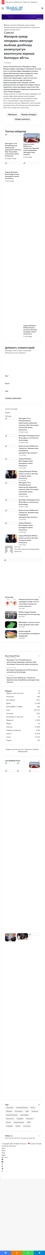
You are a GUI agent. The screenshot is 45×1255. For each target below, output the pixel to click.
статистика (26, 1126)
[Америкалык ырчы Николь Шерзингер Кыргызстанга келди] (22, 939)
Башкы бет (9, 25)
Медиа (8, 723)
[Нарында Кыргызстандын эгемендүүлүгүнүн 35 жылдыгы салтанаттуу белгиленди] (34, 771)
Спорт (8, 737)
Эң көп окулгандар (11, 409)
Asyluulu (32, 1144)
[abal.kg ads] (22, 17)
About (3, 1150)
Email (7, 383)
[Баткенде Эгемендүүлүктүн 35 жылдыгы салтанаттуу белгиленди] (11, 436)
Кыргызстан (10, 1118)
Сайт (6, 391)
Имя (7, 376)
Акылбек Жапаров (22, 1107)
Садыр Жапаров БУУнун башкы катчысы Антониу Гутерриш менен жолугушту (30, 330)
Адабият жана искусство (15, 693)
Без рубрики (10, 700)
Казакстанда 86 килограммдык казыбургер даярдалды (29, 633)
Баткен (33, 1107)
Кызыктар (9, 713)
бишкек (18, 1126)
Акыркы (7, 412)
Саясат (15, 25)
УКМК (28, 1122)
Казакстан (35, 1111)
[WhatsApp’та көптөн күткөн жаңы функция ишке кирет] (11, 627)
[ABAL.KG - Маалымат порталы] (14, 8)
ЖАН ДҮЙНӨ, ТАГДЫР (14, 707)
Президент (29, 1118)
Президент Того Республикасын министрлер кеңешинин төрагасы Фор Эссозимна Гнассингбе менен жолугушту (13, 150)
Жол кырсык (18, 1111)
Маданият (10, 720)
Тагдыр (8, 740)
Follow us (8, 1136)
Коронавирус (24, 1115)
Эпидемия (9, 1126)
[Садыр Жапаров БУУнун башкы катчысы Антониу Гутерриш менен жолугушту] (31, 163)
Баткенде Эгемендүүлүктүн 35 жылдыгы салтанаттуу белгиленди (29, 438)
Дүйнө (8, 703)
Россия (8, 1122)
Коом (8, 710)
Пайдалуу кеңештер (13, 730)
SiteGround (12, 1146)
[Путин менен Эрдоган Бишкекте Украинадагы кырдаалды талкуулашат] (34, 935)
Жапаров (13, 114)
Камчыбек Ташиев (11, 1115)
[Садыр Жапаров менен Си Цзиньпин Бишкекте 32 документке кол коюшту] (10, 941)
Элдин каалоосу (23, 119)
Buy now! (5, 1157)
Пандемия (20, 1118)
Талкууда (8, 416)
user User (17, 547)
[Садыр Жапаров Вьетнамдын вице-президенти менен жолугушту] (13, 163)
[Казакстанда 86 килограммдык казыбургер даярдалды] (11, 638)
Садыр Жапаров (19, 1122)
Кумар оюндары (29, 114)
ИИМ (27, 1111)
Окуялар (9, 727)
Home (3, 1148)
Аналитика (10, 696)
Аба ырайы (9, 1107)
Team (3, 1153)
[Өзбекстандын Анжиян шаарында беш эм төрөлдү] (11, 618)
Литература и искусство (14, 717)
